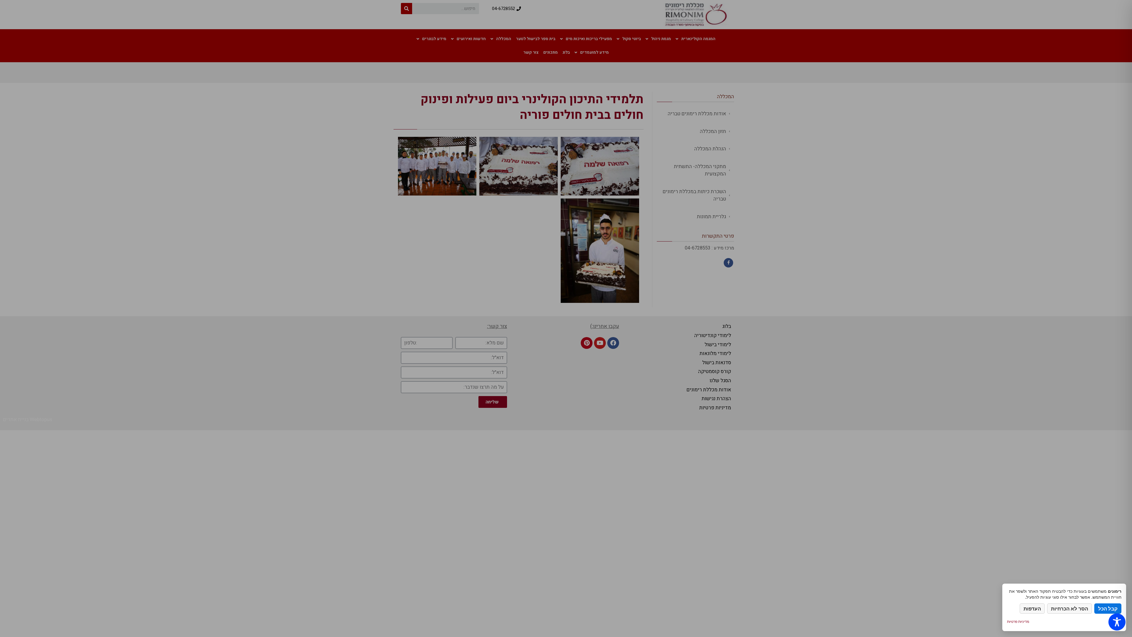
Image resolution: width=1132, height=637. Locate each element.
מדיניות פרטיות (1018, 621)
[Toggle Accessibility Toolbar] (1117, 622)
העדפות (1032, 608)
